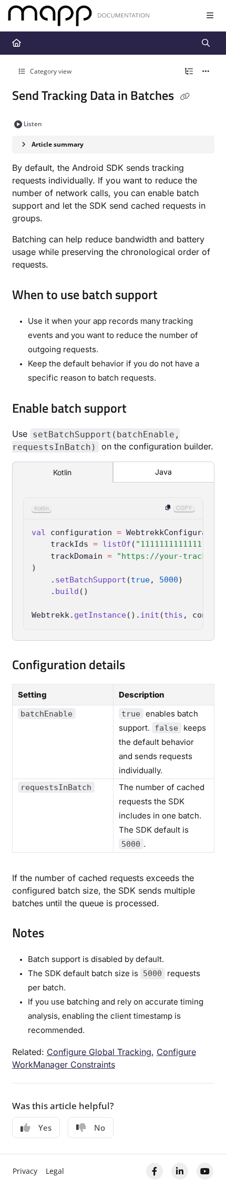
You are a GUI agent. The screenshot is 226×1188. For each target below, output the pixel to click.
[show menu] (209, 15)
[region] (113, 563)
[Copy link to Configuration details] (141, 666)
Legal (55, 1171)
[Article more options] (206, 71)
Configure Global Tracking (99, 1052)
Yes (45, 1127)
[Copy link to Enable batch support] (143, 409)
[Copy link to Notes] (60, 934)
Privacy (25, 1171)
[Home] (79, 16)
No (99, 1127)
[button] (202, 1161)
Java (163, 471)
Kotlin (62, 472)
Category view (49, 71)
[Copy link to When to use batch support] (174, 296)
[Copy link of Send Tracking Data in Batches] (185, 96)
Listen (33, 123)
